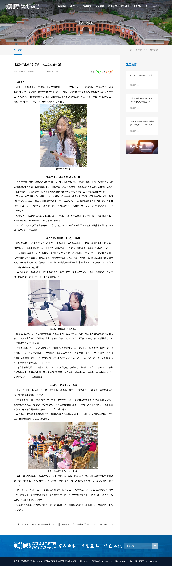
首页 (146, 50)
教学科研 (87, 6)
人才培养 (100, 6)
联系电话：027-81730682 (102, 561)
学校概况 (62, 6)
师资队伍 (112, 6)
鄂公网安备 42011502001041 (146, 561)
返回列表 (65, 524)
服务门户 (138, 6)
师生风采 (18, 50)
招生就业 (125, 6)
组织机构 (74, 6)
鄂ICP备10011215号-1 (124, 561)
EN (157, 6)
